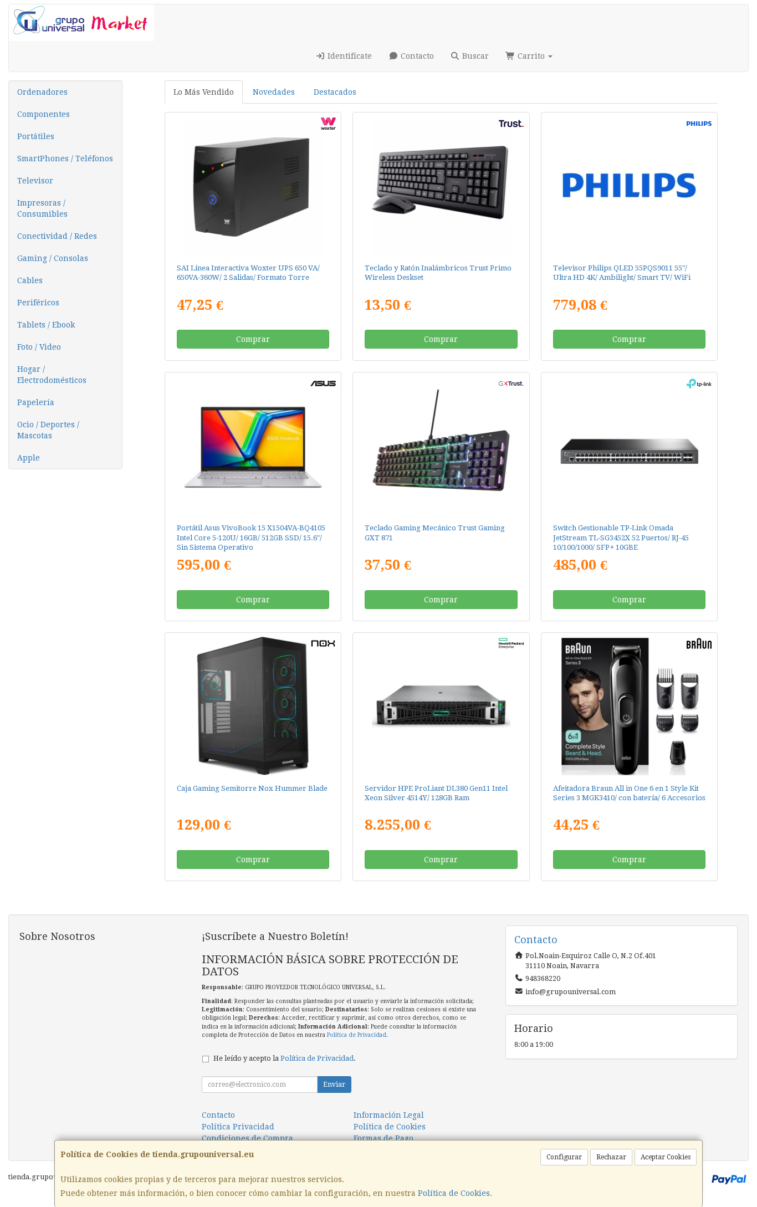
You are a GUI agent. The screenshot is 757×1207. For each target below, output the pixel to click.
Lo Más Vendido (203, 92)
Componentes (43, 114)
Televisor (35, 180)
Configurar (564, 1157)
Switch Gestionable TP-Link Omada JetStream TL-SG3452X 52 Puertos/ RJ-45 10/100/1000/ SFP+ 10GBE (621, 537)
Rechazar (611, 1157)
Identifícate (348, 56)
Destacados (335, 92)
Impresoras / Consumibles (42, 208)
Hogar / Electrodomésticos (51, 375)
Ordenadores (42, 92)
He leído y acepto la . (284, 1058)
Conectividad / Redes (57, 236)
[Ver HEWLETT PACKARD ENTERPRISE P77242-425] (441, 705)
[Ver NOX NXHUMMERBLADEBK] (253, 705)
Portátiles (35, 136)
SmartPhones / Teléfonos (65, 158)
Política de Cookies (454, 1193)
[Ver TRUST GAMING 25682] (441, 445)
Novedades (274, 92)
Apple (28, 457)
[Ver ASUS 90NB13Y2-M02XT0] (253, 445)
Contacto (416, 56)
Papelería (35, 402)
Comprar (253, 339)
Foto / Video (39, 346)
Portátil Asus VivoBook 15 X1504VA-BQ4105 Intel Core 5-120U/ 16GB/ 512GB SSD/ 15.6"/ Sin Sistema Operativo (251, 537)
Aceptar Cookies (665, 1157)
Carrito (531, 56)
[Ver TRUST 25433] (441, 185)
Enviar (334, 1084)
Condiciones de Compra (247, 1138)
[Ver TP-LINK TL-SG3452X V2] (629, 445)
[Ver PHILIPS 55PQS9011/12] (629, 185)
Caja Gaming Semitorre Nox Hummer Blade (252, 788)
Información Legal (389, 1115)
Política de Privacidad (356, 1035)
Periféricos (38, 302)
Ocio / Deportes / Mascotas (48, 430)
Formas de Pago (383, 1138)
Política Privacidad (238, 1126)
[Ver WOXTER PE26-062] (253, 185)
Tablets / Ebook (46, 324)
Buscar (474, 56)
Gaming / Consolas (52, 258)
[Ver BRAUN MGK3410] (629, 705)
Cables (30, 280)
